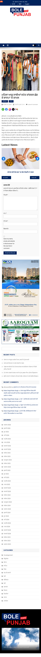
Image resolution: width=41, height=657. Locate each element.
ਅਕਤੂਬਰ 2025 (8, 460)
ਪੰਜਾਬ (11, 101)
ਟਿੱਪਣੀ (6, 195)
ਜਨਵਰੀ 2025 (7, 491)
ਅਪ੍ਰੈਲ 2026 (7, 439)
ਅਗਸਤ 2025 (7, 467)
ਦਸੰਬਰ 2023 (7, 537)
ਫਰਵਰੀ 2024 (7, 530)
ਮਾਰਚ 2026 (7, 442)
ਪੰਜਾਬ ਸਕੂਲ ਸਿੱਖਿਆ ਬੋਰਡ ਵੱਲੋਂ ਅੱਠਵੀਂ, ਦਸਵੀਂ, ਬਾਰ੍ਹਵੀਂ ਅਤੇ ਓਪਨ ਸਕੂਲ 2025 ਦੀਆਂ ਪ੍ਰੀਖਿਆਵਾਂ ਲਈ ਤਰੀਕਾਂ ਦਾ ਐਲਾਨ (21, 393)
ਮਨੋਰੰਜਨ (6, 601)
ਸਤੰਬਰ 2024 (7, 505)
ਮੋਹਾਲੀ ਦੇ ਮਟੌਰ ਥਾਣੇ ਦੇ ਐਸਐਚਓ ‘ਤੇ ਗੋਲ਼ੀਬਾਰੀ (7, 177)
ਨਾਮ (5, 213)
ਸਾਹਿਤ (5, 565)
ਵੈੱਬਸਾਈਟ (6, 228)
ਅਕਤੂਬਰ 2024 (8, 502)
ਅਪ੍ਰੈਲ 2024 (7, 523)
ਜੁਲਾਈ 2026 (7, 428)
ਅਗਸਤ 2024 (7, 509)
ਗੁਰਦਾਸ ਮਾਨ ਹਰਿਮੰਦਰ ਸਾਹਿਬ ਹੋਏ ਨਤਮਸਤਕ (25, 387)
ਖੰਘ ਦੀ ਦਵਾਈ (7, 572)
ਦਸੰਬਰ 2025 (7, 453)
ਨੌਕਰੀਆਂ (6, 593)
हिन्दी (20, 4)
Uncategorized (8, 555)
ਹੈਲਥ (5, 569)
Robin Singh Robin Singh (11, 390)
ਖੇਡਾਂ (5, 576)
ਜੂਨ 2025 (6, 474)
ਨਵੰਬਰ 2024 (7, 498)
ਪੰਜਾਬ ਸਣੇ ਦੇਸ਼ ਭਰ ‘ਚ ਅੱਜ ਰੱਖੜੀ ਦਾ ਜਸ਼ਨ (20, 172)
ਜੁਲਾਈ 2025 (7, 470)
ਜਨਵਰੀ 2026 (7, 449)
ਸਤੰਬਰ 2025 (7, 463)
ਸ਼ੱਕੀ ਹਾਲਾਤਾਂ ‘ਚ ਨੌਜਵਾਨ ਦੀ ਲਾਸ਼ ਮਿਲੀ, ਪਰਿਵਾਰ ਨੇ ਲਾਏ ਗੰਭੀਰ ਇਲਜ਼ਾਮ (21, 376)
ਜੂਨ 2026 (6, 432)
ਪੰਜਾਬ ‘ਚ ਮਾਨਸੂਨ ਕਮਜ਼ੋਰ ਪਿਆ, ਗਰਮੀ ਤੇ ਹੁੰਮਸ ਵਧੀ (16, 359)
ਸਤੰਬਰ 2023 (7, 540)
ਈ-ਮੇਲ (6, 221)
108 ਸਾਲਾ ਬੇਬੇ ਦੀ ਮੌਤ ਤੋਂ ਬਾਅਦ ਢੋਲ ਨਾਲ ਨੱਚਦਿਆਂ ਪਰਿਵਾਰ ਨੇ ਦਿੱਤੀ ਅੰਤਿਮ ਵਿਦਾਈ (20, 368)
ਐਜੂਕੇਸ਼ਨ (6, 558)
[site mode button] (34, 45)
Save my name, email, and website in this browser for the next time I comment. (9, 243)
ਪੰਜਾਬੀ (13, 4)
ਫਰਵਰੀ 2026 (7, 446)
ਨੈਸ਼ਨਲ (5, 590)
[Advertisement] (20, 31)
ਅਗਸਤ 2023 (7, 544)
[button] (3, 159)
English (27, 4)
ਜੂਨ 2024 (6, 516)
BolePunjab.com (19, 104)
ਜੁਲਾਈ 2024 (7, 512)
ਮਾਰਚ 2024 (7, 526)
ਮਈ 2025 (6, 477)
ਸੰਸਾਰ (5, 562)
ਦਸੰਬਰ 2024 (7, 495)
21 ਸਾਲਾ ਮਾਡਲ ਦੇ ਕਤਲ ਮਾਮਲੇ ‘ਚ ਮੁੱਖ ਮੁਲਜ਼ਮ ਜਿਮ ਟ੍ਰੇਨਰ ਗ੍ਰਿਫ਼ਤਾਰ (21, 372)
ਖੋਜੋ (36, 348)
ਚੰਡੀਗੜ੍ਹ (5, 101)
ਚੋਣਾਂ (5, 583)
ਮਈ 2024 (6, 519)
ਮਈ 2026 (6, 435)
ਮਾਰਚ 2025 (7, 484)
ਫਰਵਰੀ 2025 (7, 488)
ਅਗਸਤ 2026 (7, 425)
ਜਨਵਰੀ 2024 (7, 533)
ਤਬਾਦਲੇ (6, 586)
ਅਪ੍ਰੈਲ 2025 (7, 481)
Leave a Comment (33, 104)
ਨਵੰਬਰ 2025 (7, 456)
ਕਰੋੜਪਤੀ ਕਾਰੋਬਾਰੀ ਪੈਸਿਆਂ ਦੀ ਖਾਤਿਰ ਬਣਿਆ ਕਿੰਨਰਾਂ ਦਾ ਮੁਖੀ (35, 177)
